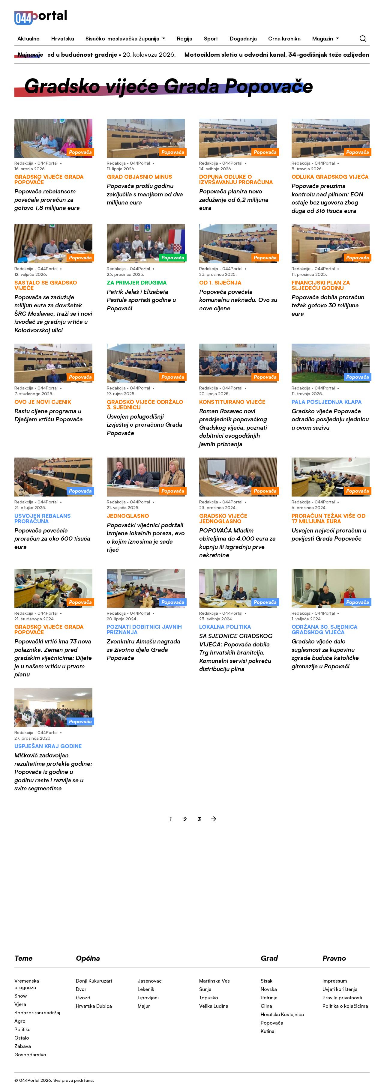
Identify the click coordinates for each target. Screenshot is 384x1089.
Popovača (272, 1023)
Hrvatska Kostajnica (282, 1014)
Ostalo (21, 1038)
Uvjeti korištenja (340, 989)
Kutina (267, 1031)
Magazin (322, 38)
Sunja (205, 989)
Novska (269, 989)
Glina (266, 1006)
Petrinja (269, 998)
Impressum (334, 981)
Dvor (81, 989)
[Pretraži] (363, 38)
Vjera (20, 1004)
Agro (20, 1021)
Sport (211, 38)
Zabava (22, 1046)
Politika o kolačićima (345, 1006)
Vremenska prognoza (26, 984)
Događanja (243, 38)
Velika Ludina (213, 1006)
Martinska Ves (214, 981)
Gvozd (83, 998)
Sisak (266, 981)
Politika (22, 1029)
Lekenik (146, 989)
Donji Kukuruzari (94, 981)
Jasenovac (150, 981)
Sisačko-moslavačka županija (122, 38)
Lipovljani (148, 998)
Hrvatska (62, 38)
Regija (184, 38)
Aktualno (28, 38)
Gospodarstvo (30, 1055)
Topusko (208, 998)
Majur (144, 1006)
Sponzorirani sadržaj (37, 1013)
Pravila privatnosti (342, 998)
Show (20, 996)
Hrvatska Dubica (94, 1006)
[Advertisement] (225, 17)
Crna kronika (284, 38)
